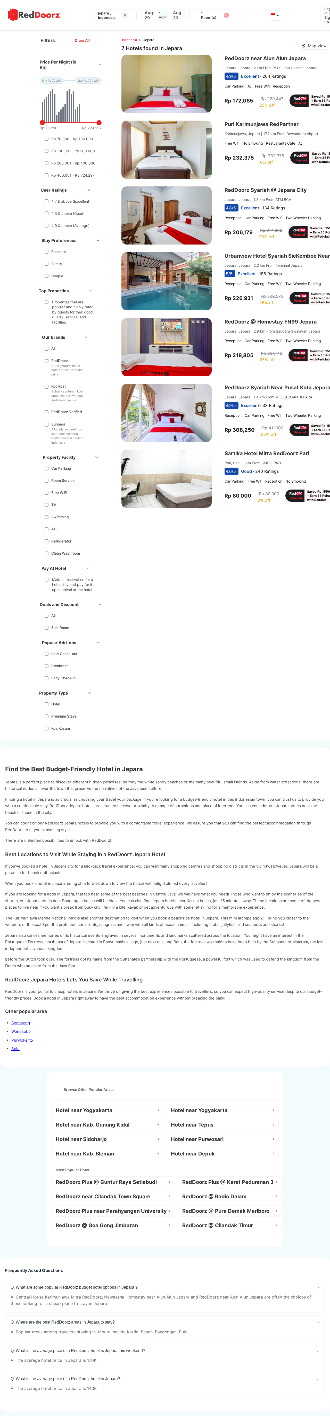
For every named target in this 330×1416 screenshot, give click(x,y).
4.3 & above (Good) (68, 213)
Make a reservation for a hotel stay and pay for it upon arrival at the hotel (72, 584)
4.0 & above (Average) (70, 225)
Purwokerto (22, 1040)
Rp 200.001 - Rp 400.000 (73, 163)
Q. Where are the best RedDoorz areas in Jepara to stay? (63, 1322)
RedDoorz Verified (66, 412)
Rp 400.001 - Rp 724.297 (73, 175)
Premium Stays (64, 716)
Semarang (20, 1022)
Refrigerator (61, 541)
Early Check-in (63, 678)
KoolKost (58, 386)
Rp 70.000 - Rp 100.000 (72, 139)
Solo (15, 1048)
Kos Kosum (60, 728)
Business (58, 251)
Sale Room (60, 627)
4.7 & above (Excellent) (70, 201)
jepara (148, 40)
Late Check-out (64, 653)
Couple (57, 276)
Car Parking (61, 468)
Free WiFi (59, 492)
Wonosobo (21, 1031)
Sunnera (58, 424)
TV (53, 504)
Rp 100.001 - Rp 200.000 (73, 151)
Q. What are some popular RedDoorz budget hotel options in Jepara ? (74, 1287)
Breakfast (59, 666)
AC (53, 529)
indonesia (129, 40)
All (53, 348)
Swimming (60, 517)
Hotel (55, 704)
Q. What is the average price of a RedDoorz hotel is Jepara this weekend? (78, 1350)
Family (56, 264)
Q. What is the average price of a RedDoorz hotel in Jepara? (65, 1378)
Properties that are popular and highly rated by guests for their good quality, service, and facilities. (73, 312)
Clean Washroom (65, 553)
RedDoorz (59, 360)
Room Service (63, 480)
